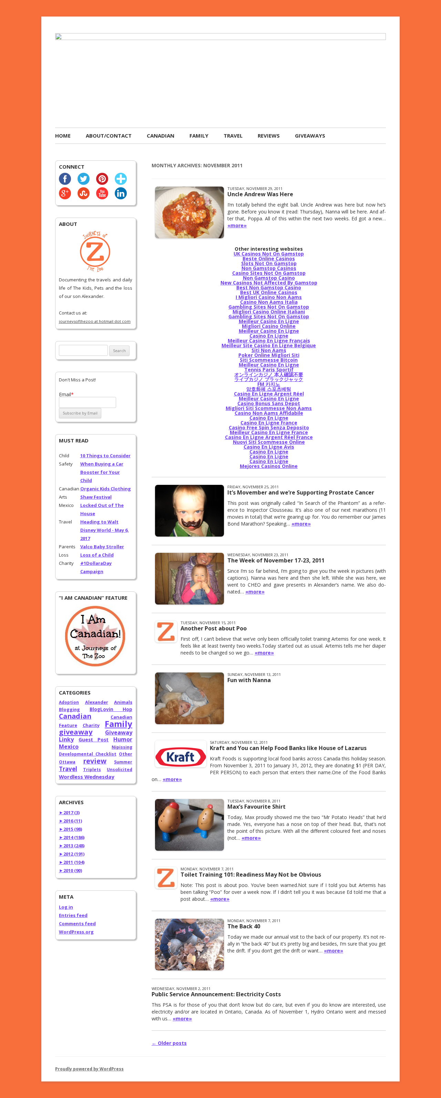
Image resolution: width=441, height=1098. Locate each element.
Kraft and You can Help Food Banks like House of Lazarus (288, 748)
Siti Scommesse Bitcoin (269, 360)
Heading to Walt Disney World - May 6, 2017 (104, 530)
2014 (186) (71, 837)
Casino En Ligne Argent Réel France (269, 437)
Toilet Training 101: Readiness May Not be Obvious (251, 874)
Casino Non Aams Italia (269, 302)
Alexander (96, 702)
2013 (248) (71, 845)
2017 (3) (69, 812)
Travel (233, 135)
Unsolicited (119, 769)
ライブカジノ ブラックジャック (268, 379)
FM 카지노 (268, 384)
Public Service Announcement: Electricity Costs (216, 994)
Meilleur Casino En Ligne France (269, 432)
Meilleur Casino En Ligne (269, 321)
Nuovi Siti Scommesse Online (269, 442)
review (94, 761)
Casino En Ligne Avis (269, 446)
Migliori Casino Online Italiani (269, 311)
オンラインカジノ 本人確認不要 (268, 374)
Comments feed (77, 923)
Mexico (69, 746)
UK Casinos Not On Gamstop (269, 253)
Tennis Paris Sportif (269, 369)
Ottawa (67, 762)
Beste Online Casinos (269, 258)
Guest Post (94, 739)
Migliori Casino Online (269, 326)
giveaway (75, 732)
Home (63, 135)
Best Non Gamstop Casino (268, 287)
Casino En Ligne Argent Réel (269, 393)
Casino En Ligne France (268, 422)
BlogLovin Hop (111, 709)
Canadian (160, 135)
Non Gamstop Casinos (269, 268)
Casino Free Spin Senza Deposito (269, 427)
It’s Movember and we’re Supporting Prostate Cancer (300, 492)
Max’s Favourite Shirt (256, 806)
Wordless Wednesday (86, 776)
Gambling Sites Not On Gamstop (268, 306)
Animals (123, 702)
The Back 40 (243, 926)
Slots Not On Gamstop (269, 263)
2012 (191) (71, 854)
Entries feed (73, 915)
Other (125, 754)
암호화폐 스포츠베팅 (268, 389)
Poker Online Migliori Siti (268, 355)
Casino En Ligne (268, 335)
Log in (66, 907)
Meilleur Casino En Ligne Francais (269, 340)
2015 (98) (70, 829)
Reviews (269, 135)
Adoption (69, 702)
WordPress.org (76, 932)
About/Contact (109, 135)
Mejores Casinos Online (269, 466)
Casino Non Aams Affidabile (269, 413)
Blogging (69, 709)
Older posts (169, 1043)
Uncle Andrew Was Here (260, 194)
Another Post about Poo (214, 628)
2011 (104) (71, 862)
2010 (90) (70, 870)
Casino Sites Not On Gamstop (269, 273)
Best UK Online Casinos (268, 292)
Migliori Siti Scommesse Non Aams (269, 408)
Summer (123, 762)
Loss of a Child (97, 555)
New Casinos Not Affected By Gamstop (268, 282)
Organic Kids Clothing (105, 489)
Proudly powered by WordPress (89, 1069)
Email (66, 394)
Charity (91, 725)
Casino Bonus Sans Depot (268, 403)
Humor (122, 739)
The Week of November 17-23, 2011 (276, 560)
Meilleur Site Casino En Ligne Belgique (269, 345)
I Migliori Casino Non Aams (269, 297)
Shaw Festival (96, 497)
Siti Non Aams (269, 350)
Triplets (92, 769)
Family (198, 135)
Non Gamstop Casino (269, 277)
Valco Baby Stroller (102, 546)
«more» (237, 225)
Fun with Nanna (249, 680)
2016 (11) (70, 821)
